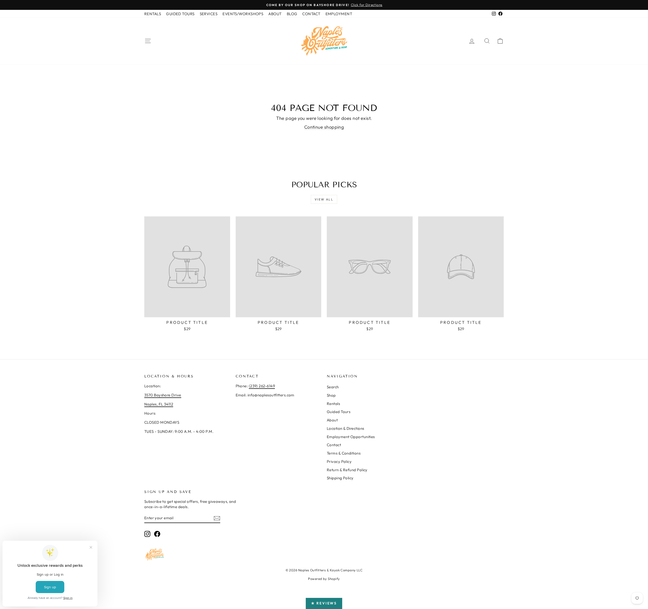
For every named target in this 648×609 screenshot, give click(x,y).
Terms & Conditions (343, 453)
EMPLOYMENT (339, 13)
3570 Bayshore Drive (162, 395)
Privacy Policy (339, 461)
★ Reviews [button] (324, 603)
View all (324, 199)
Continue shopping (324, 127)
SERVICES (209, 13)
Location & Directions (345, 428)
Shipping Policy (340, 478)
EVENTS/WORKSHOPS (242, 13)
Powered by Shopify (324, 579)
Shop (331, 395)
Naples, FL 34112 (158, 404)
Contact (334, 444)
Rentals (333, 403)
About (332, 420)
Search (333, 387)
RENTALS (152, 13)
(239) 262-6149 (262, 386)
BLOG (292, 13)
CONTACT (311, 13)
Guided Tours (338, 411)
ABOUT (274, 13)
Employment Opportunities (351, 436)
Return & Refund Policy (347, 469)
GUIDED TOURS (180, 13)
